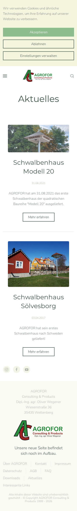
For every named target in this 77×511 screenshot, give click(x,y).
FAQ (48, 471)
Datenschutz (12, 471)
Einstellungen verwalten (38, 56)
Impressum (63, 463)
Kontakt (41, 463)
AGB (33, 471)
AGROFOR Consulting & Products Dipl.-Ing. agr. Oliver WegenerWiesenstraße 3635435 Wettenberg (38, 402)
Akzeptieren (39, 32)
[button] (5, 76)
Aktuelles (35, 478)
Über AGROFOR (15, 463)
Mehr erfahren (38, 217)
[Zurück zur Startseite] (38, 76)
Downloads (11, 478)
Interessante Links (16, 485)
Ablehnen (38, 44)
